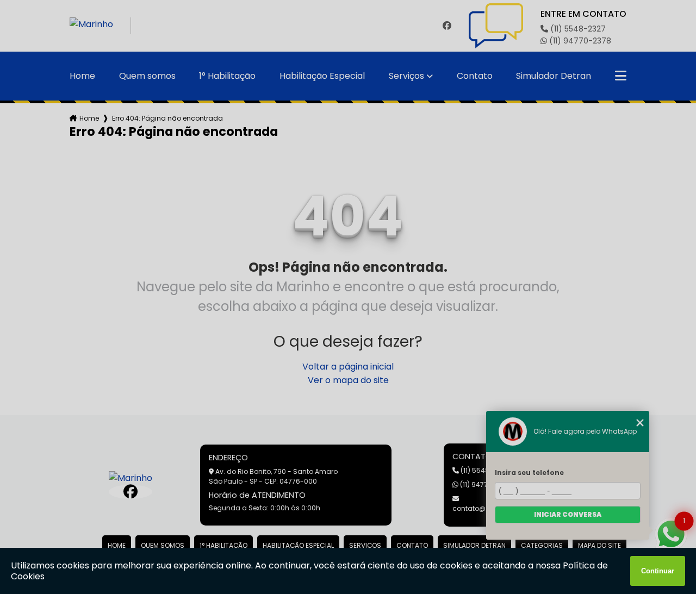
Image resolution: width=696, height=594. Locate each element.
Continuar (657, 571)
